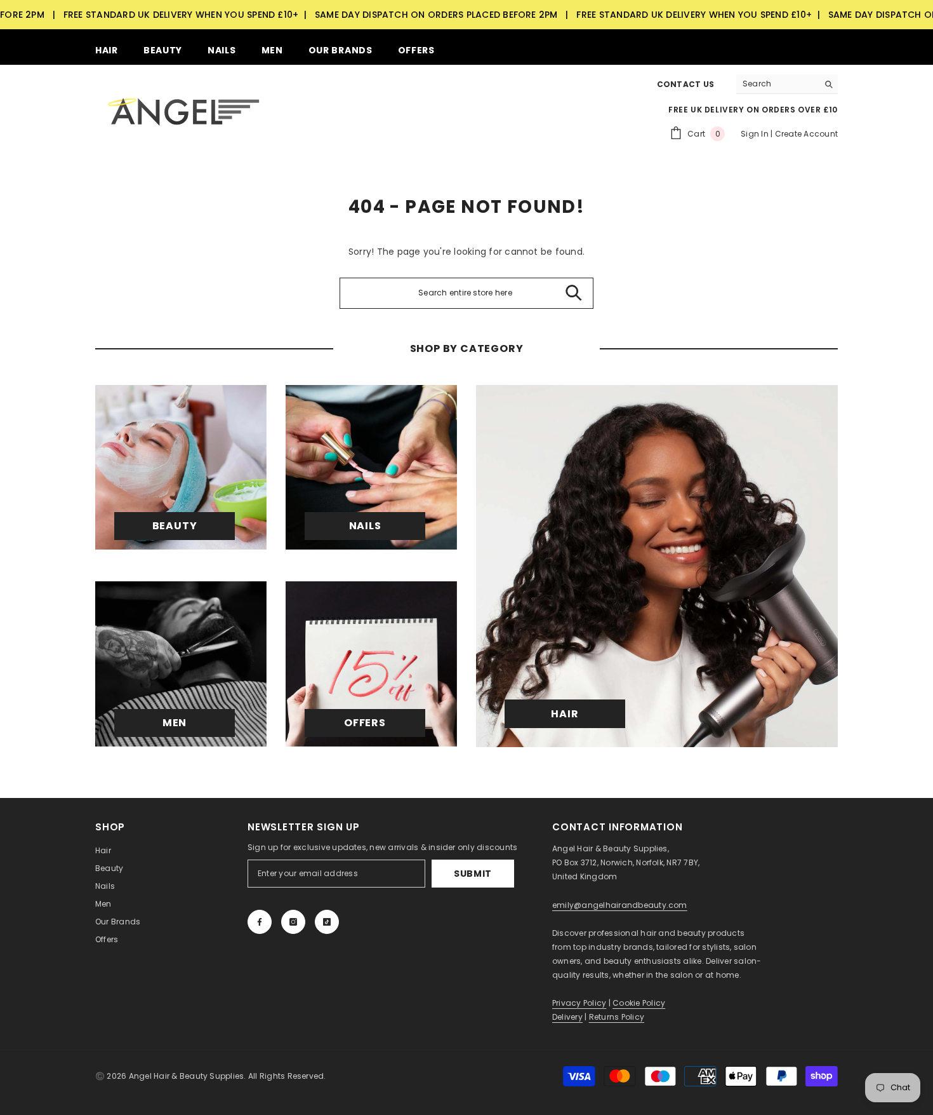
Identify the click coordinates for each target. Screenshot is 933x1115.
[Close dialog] (698, 402)
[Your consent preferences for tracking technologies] (922, 836)
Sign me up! (343, 636)
